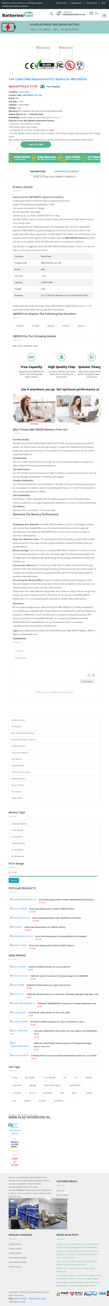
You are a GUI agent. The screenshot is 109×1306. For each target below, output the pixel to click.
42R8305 (20, 326)
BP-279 (32, 1093)
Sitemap (60, 1213)
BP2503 (89, 1077)
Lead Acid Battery (19, 823)
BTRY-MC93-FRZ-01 (52, 1085)
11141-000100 (49, 1077)
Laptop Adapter (18, 720)
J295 (62, 1093)
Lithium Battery (18, 843)
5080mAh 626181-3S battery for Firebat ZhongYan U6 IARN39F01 (60, 976)
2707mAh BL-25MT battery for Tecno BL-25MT (49, 1012)
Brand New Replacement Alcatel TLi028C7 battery (51, 945)
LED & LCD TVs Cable (20, 772)
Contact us (56, 117)
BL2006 (89, 1093)
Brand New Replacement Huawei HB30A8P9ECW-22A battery (66, 899)
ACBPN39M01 (75, 1085)
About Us (60, 1190)
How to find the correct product (54, 176)
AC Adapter (16, 726)
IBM (55, 29)
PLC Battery (44, 29)
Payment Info (62, 1204)
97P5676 (66, 326)
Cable (14, 1077)
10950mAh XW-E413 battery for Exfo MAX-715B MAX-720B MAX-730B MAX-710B (62, 994)
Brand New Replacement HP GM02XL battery (45, 927)
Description (37, 171)
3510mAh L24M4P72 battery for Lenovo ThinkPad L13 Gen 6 (57, 1021)
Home (33, 29)
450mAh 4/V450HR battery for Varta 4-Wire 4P (49, 967)
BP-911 (75, 1093)
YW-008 (33, 1085)
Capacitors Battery (19, 752)
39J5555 (80, 326)
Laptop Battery (17, 765)
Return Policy (62, 1195)
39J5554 (50, 326)
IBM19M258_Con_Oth (32, 95)
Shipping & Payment (66, 171)
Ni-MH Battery (17, 856)
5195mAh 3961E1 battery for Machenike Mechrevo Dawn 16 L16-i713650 (64, 1055)
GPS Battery (16, 759)
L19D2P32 (17, 1093)
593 (64, 1077)
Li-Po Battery (17, 836)
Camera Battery (18, 746)
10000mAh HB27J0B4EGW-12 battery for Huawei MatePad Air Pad (66, 1003)
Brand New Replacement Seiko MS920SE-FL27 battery (57, 918)
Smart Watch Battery (18, 1262)
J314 (14, 1100)
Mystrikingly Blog (37, 1298)
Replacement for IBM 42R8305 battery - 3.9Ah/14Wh (14, 1144)
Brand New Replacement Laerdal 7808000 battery (51, 909)
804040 (27, 1100)
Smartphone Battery (18, 1257)
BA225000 (47, 1093)
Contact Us (80, 246)
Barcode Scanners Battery (22, 733)
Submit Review (87, 681)
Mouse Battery (17, 785)
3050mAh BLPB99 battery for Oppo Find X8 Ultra (49, 985)
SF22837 (42, 1100)
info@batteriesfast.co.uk (73, 14)
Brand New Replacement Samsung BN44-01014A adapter (61, 936)
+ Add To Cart (36, 144)
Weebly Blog (20, 1298)
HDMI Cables (17, 798)
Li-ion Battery (17, 830)
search (13, 880)
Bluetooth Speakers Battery (23, 739)
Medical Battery (18, 778)
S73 (76, 1077)
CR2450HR (58, 1100)
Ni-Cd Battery (17, 849)
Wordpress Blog (18, 1301)
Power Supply (15, 1266)
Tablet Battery (15, 1244)
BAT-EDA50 (30, 1077)
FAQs (58, 1208)
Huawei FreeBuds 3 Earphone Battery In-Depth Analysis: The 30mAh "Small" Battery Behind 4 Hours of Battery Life (77, 1254)
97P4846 (35, 326)
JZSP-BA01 (17, 1085)
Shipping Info (62, 1199)
